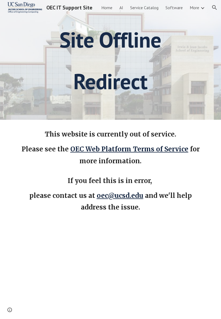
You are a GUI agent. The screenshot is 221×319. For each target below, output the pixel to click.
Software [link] (174, 7)
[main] (110, 60)
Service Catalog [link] (144, 7)
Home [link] (106, 7)
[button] (214, 7)
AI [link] (121, 7)
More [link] (194, 7)
